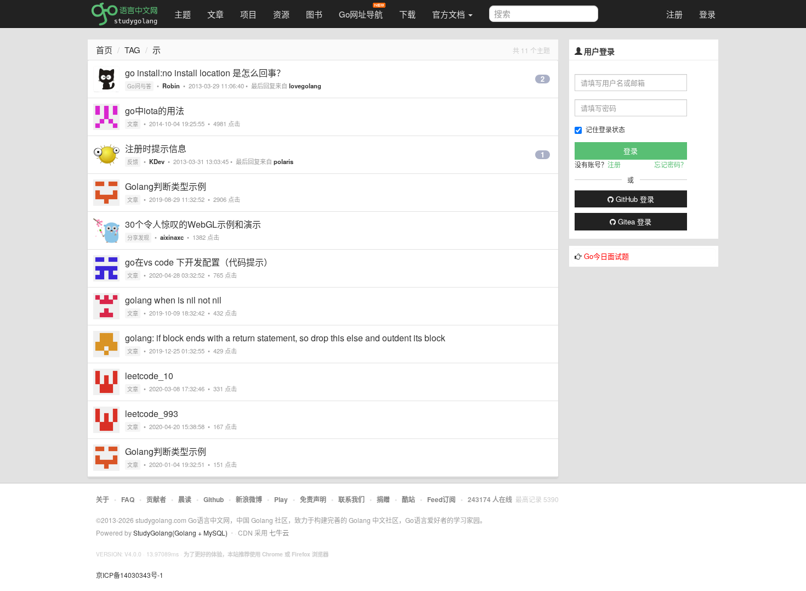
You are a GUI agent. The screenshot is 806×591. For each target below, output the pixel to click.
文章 (215, 14)
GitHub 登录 (634, 199)
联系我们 (351, 499)
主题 (182, 14)
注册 (674, 14)
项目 (248, 14)
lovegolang (305, 85)
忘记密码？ (670, 164)
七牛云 (279, 532)
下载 (407, 14)
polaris (283, 161)
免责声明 (313, 499)
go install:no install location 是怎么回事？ (205, 72)
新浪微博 (249, 499)
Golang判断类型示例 (165, 186)
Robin (171, 85)
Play (281, 499)
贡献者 (156, 499)
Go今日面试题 (606, 256)
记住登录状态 (605, 129)
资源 (281, 14)
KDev (156, 161)
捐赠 (383, 499)
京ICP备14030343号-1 (129, 574)
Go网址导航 (361, 14)
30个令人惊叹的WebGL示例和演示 (193, 224)
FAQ (127, 499)
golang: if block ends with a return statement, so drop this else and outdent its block (285, 337)
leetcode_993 (151, 413)
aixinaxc (172, 237)
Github (213, 499)
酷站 (408, 499)
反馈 (132, 162)
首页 (104, 49)
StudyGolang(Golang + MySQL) (180, 532)
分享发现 (138, 237)
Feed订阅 (441, 499)
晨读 (184, 499)
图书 (314, 14)
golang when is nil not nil (173, 300)
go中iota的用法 (154, 110)
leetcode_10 (149, 375)
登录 (707, 14)
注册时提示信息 (155, 148)
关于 (102, 499)
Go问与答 (139, 86)
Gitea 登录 (633, 221)
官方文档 (449, 14)
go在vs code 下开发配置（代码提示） (199, 262)
